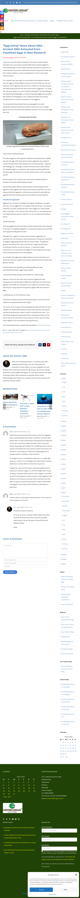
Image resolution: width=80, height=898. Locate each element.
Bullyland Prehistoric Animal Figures (68, 75)
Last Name (45, 845)
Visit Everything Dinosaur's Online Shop (67, 669)
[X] (2, 24)
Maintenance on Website (66, 244)
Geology (63, 209)
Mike (6, 330)
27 (73, 751)
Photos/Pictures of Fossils (67, 304)
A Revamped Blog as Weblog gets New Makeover (9, 404)
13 (73, 745)
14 (75, 745)
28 (75, 751)
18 (68, 748)
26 (71, 751)
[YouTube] (13, 819)
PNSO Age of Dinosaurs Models (67, 316)
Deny (65, 889)
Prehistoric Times (67, 322)
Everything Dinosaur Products (68, 186)
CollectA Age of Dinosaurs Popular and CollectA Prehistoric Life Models (67, 86)
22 (61, 751)
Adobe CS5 (64, 52)
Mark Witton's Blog (67, 632)
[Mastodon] (16, 819)
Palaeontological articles (66, 277)
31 (65, 754)
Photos (63, 290)
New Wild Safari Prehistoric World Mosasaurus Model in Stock (19, 851)
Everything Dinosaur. (44, 325)
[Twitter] (7, 819)
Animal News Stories (68, 57)
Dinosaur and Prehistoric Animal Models (67, 119)
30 (63, 754)
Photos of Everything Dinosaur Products (68, 296)
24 (66, 751)
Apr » (66, 757)
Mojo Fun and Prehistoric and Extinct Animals (66, 253)
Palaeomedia (65, 637)
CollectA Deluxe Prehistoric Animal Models (67, 99)
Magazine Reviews (67, 233)
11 (67, 745)
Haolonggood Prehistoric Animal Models (67, 216)
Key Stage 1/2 (65, 224)
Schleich (64, 349)
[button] (76, 875)
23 (63, 751)
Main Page (11, 332)
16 (63, 748)
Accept (41, 889)
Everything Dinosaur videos (68, 193)
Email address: (47, 827)
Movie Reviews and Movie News (67, 262)
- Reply (28, 431)
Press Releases (66, 327)
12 (70, 745)
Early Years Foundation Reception (68, 144)
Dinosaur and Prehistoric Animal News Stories (67, 130)
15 (60, 748)
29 (61, 754)
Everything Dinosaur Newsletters (68, 178)
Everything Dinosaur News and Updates (68, 171)
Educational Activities (68, 150)
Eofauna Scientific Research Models (67, 156)
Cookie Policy (52, 894)
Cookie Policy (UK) (67, 604)
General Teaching (67, 204)
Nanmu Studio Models (66, 269)
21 (75, 748)
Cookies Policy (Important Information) (66, 597)
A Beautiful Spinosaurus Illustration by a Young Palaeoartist (19, 844)
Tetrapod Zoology (66, 649)
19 (70, 748)
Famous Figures (66, 199)
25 (68, 751)
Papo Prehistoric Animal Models (66, 284)
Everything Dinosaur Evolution (68, 163)
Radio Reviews (66, 337)
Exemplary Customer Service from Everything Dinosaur (19, 829)
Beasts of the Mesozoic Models (67, 63)
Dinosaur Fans (66, 137)
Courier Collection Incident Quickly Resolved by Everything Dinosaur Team (19, 836)
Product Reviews (66, 332)
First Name (45, 836)
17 (65, 748)
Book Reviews (65, 69)
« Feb (62, 757)
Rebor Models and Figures (67, 343)
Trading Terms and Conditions (64, 859)
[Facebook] (2, 13)
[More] (2, 28)
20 (73, 748)
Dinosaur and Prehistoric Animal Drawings (67, 109)
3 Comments (19, 332)
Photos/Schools (66, 310)
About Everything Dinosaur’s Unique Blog (67, 579)
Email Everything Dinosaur (54, 798)
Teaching (64, 354)
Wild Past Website (67, 654)
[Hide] (1, 32)
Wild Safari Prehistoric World (68, 364)
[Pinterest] (2, 17)
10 (65, 745)
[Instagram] (2, 20)
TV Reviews (65, 358)
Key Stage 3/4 (65, 229)
